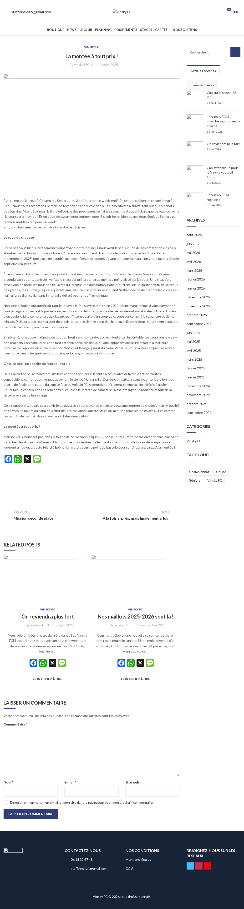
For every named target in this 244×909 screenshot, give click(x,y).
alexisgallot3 (39, 625)
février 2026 (196, 279)
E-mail (70, 782)
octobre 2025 (197, 315)
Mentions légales (138, 859)
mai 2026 (193, 253)
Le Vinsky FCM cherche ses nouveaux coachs (223, 121)
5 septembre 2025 (152, 625)
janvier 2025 (196, 377)
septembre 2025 (199, 324)
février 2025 (196, 368)
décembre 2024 (198, 386)
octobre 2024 (197, 404)
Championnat (199, 472)
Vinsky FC (91, 47)
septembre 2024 (199, 413)
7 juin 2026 (66, 625)
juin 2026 (193, 244)
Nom (8, 782)
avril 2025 (194, 350)
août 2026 (194, 235)
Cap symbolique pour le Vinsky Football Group (222, 172)
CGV (129, 868)
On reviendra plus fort (47, 616)
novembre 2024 (198, 395)
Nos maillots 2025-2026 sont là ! (135, 616)
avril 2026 (194, 262)
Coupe (221, 472)
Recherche (235, 52)
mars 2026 (194, 270)
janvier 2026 (196, 288)
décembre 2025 (198, 297)
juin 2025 (193, 333)
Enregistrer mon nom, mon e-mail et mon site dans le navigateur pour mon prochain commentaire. (81, 802)
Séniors (194, 480)
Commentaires (202, 85)
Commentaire (15, 724)
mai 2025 (193, 341)
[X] (52, 663)
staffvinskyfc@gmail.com (31, 12)
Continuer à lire (47, 679)
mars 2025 (194, 359)
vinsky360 (81, 65)
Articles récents (203, 71)
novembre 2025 (198, 306)
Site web (132, 782)
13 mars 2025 (108, 65)
